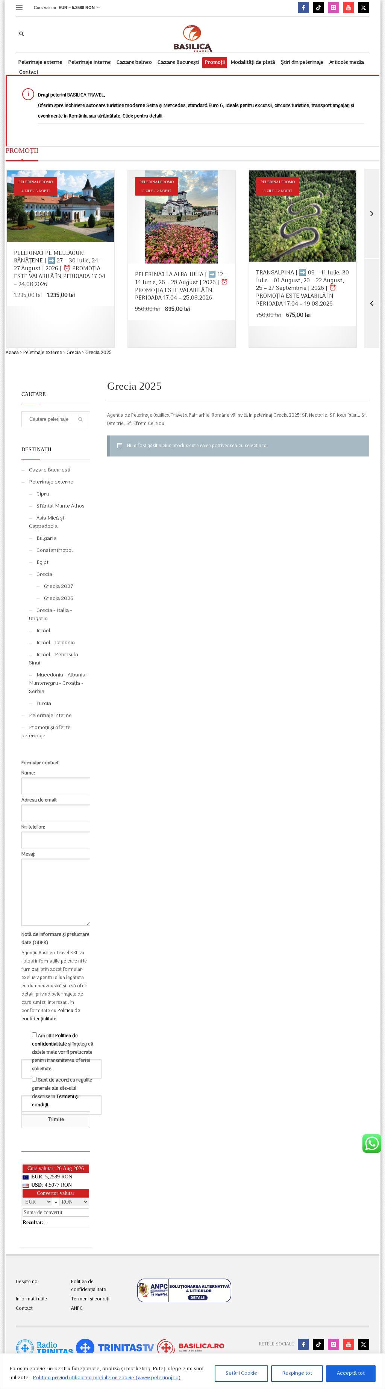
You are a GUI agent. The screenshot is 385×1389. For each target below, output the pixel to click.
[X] (363, 7)
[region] (192, 1371)
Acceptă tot (351, 1373)
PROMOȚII (22, 150)
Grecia (74, 353)
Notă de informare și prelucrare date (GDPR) (55, 939)
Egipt (42, 562)
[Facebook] (303, 7)
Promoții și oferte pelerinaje (46, 731)
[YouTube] (348, 7)
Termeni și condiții (91, 1299)
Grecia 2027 (58, 586)
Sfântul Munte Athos (60, 506)
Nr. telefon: (33, 827)
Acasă (12, 353)
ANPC (77, 1308)
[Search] (80, 419)
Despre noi (27, 1282)
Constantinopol (54, 550)
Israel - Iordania (55, 643)
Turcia (43, 703)
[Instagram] (333, 7)
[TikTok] (318, 7)
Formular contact (40, 763)
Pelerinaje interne (50, 715)
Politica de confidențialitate (50, 1015)
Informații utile (31, 1299)
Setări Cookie (241, 1373)
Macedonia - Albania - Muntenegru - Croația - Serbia (59, 683)
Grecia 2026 (58, 598)
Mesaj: (28, 854)
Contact (24, 1308)
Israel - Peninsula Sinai (53, 659)
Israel (43, 631)
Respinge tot (297, 1373)
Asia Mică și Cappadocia (46, 522)
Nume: (28, 773)
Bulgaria (46, 538)
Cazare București (49, 470)
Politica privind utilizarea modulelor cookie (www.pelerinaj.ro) (107, 1378)
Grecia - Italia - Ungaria (50, 614)
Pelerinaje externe (42, 353)
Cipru (42, 494)
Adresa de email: (39, 800)
